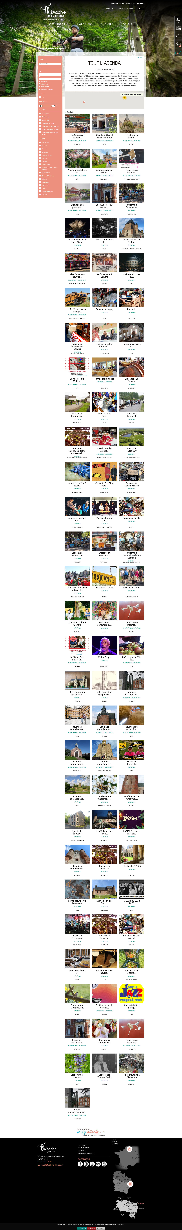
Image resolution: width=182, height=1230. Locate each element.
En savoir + (100, 1228)
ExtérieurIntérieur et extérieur (50, 129)
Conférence (45, 185)
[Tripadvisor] (98, 1164)
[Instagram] (86, 1164)
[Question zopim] (178, 20)
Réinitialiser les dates (47, 89)
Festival (44, 146)
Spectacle (45, 152)
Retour (140, 58)
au (39, 76)
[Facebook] (80, 1164)
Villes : (42, 60)
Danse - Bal (45, 142)
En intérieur (45, 117)
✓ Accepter (82, 1228)
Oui (43, 97)
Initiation (44, 194)
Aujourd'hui (44, 81)
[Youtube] (92, 1164)
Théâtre (44, 179)
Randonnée (45, 182)
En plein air (45, 114)
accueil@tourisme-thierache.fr (52, 1165)
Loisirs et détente (47, 155)
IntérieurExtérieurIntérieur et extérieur (50, 133)
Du (40, 71)
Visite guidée (46, 164)
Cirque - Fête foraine (48, 176)
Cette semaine (45, 86)
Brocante (44, 158)
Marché (44, 149)
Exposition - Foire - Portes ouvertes (49, 168)
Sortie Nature (46, 173)
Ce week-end (44, 84)
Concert (44, 161)
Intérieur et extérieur (48, 123)
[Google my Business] (104, 1164)
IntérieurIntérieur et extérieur (50, 126)
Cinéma (44, 188)
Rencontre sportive (47, 191)
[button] (84, 102)
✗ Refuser (91, 1228)
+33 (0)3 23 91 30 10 (44, 1161)
